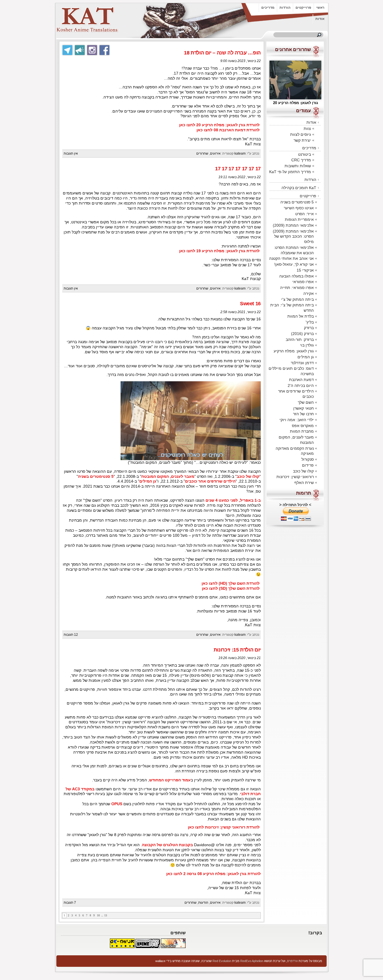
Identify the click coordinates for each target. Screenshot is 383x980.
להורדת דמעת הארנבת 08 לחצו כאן (228, 130)
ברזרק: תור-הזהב (300, 339)
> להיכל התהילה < (295, 504)
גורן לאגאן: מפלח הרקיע (294, 351)
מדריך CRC (301, 160)
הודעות (203, 903)
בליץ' (310, 322)
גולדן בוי (307, 345)
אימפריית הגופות (299, 219)
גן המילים (147, 481)
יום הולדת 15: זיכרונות (237, 650)
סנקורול (307, 459)
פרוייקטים (303, 8)
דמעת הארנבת (301, 379)
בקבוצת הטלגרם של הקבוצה (167, 845)
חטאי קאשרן (303, 408)
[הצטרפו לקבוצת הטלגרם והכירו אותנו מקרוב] (67, 50)
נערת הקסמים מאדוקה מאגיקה (295, 451)
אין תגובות (71, 153)
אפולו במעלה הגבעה (296, 276)
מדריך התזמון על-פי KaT (290, 171)
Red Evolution (222, 961)
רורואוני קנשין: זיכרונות (295, 476)
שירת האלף (304, 482)
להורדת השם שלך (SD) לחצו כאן (231, 588)
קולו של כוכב (248, 476)
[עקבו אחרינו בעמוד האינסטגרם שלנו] (92, 50)
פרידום (308, 465)
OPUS (116, 804)
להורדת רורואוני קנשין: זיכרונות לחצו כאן (224, 827)
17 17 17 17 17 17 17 (238, 168)
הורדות (285, 8)
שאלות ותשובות (298, 166)
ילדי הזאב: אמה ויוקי (297, 419)
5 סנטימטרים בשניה (96, 476)
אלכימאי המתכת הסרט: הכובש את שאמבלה (294, 250)
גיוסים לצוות (300, 134)
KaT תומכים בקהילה (299, 187)
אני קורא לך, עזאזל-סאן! (294, 264)
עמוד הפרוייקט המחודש (170, 780)
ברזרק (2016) (302, 333)
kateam (240, 153)
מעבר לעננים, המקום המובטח (167, 476)
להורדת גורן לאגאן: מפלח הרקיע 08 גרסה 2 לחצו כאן (213, 874)
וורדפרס (292, 961)
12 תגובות (71, 635)
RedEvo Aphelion (251, 961)
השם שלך (306, 402)
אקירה (308, 293)
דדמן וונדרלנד (302, 363)
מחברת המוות (302, 431)
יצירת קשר (302, 140)
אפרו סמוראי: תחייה (297, 287)
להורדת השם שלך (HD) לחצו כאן (231, 583)
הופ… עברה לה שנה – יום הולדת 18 (222, 53)
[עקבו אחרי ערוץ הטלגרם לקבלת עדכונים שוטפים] (79, 50)
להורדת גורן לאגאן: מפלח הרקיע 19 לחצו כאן (219, 251)
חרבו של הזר (303, 414)
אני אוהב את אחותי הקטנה (291, 258)
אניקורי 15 (305, 270)
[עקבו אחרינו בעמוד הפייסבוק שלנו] (104, 50)
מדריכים (267, 8)
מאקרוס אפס (303, 425)
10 (98, 915)
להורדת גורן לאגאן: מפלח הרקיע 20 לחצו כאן (219, 125)
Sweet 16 (250, 303)
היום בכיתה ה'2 (301, 385)
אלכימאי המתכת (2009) (293, 225)
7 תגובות (70, 903)
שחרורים (202, 153)
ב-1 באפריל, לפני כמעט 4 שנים (233, 500)
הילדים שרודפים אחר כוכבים (210, 481)
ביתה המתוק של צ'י (297, 299)
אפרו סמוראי (303, 281)
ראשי (320, 8)
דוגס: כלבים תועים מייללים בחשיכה (291, 371)
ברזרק (309, 327)
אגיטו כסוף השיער (299, 208)
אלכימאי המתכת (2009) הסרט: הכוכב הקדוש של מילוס (293, 236)
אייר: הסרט (304, 214)
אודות (319, 19)
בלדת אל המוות (300, 316)
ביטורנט (304, 154)
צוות (307, 128)
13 (105, 915)
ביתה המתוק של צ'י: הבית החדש (292, 308)
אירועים (215, 153)
